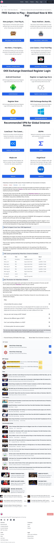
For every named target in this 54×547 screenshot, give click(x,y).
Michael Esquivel (18, 402)
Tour (10, 451)
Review (29, 528)
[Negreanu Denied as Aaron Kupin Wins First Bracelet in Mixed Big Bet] (5, 380)
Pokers (32, 2)
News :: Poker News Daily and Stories (10, 9)
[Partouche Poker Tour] (5, 450)
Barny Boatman (12, 432)
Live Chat (3, 538)
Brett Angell (25, 432)
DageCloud (41, 158)
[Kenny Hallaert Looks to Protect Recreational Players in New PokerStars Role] (5, 436)
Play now (40, 362)
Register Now (13, 101)
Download (50, 1)
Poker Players (11, 402)
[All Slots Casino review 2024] (5, 454)
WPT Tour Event (4, 530)
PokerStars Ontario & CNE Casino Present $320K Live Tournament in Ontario (36, 9)
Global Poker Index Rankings (14, 411)
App (41, 2)
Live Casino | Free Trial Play (41, 48)
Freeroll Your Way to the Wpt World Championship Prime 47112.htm (21, 469)
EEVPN (40, 131)
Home (21, 2)
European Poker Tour (15, 442)
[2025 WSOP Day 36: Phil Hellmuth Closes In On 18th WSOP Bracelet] (5, 389)
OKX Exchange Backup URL (40, 101)
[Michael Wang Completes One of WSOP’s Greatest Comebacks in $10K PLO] (5, 384)
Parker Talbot (19, 428)
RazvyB (16, 407)
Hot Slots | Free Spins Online (13, 48)
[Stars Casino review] (5, 463)
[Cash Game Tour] (5, 459)
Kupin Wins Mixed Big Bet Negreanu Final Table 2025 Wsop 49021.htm (21, 381)
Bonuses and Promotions (29, 455)
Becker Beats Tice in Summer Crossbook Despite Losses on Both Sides (39, 337)
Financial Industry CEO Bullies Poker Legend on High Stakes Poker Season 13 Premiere (15, 337)
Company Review (4, 526)
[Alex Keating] (5, 410)
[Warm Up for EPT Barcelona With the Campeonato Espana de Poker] (5, 441)
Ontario (21, 189)
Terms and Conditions (32, 534)
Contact (2, 534)
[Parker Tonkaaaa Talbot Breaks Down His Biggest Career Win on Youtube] (5, 427)
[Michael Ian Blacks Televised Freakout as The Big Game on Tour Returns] (5, 445)
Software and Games (17, 464)
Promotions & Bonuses (25, 464)
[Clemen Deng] (5, 419)
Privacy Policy (30, 538)
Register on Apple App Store (41, 77)
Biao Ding (22, 416)
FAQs (2, 536)
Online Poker (22, 442)
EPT (15, 428)
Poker (12, 451)
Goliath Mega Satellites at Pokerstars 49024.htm (17, 394)
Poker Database (17, 451)
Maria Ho (23, 446)
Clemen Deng (22, 420)
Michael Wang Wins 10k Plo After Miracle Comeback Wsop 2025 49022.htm (22, 385)
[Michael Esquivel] (5, 401)
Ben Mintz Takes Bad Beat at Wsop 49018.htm (17, 376)
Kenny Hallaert (17, 437)
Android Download (13, 77)
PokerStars (31, 193)
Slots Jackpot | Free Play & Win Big (13, 22)
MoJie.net (13, 158)
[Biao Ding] (5, 415)
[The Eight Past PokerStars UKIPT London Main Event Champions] (5, 431)
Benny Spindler (18, 432)
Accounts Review (4, 528)
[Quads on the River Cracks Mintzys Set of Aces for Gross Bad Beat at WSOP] (5, 375)
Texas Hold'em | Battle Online (41, 22)
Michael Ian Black (12, 446)
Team (29, 526)
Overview (11, 455)
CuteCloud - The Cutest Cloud (13, 131)
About (29, 524)
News (26, 2)
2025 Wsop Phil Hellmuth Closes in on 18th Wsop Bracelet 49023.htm (21, 390)
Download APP (4, 524)
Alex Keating (22, 411)
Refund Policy (31, 536)
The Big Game (23, 437)
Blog (37, 2)
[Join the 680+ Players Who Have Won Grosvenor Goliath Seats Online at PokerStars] (5, 393)
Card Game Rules (4, 540)
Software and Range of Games (18, 455)
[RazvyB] (5, 406)
